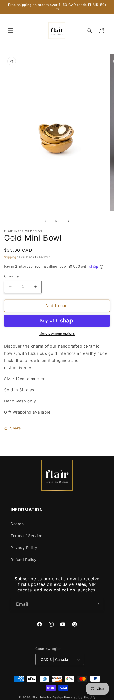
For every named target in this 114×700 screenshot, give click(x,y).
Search (17, 523)
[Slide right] (68, 221)
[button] (10, 30)
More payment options (57, 333)
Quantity (11, 276)
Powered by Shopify (80, 697)
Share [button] (15, 428)
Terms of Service (26, 535)
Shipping (10, 257)
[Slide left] (45, 221)
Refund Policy (24, 559)
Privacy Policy (24, 547)
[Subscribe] (97, 604)
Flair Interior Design (47, 697)
